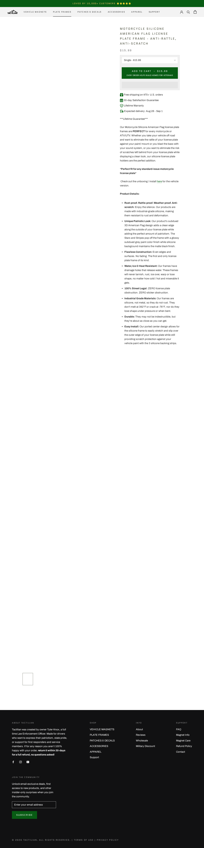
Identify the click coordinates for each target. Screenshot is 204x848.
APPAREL (136, 11)
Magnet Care (183, 740)
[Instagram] (20, 762)
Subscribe (24, 815)
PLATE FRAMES (62, 11)
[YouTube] (28, 762)
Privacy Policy (108, 839)
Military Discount (145, 746)
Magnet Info (183, 734)
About (139, 729)
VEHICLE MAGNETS (35, 11)
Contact (180, 751)
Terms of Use (84, 839)
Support (154, 11)
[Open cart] (195, 12)
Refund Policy (184, 746)
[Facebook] (13, 762)
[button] (150, 85)
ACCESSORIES (116, 11)
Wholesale (142, 740)
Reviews (140, 734)
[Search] (188, 11)
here (159, 181)
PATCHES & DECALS (90, 11)
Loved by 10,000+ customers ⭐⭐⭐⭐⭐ (102, 3)
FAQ (178, 729)
